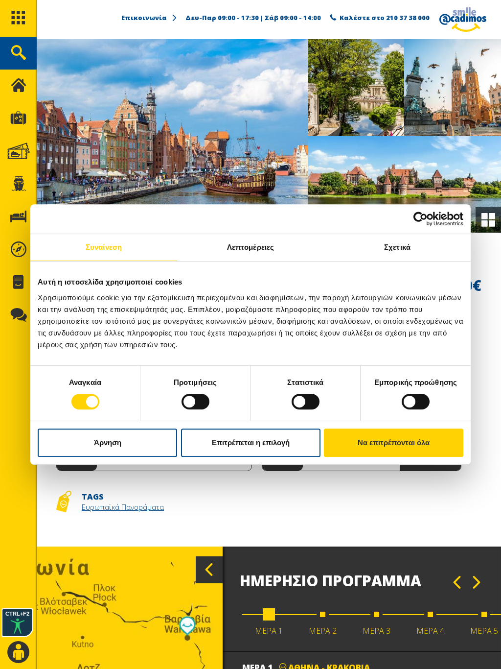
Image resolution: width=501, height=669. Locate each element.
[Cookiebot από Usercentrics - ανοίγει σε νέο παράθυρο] (420, 219)
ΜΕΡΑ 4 (430, 630)
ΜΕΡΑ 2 (323, 630)
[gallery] (488, 220)
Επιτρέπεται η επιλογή (251, 442)
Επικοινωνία (144, 17)
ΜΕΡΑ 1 (269, 630)
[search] (18, 53)
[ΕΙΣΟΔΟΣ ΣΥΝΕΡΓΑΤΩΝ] (18, 652)
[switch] (195, 401)
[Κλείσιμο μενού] (18, 86)
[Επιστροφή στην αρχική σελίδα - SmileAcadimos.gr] (462, 19)
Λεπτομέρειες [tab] (250, 247)
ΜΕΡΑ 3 (376, 630)
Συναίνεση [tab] (104, 247)
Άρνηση (107, 442)
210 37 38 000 (408, 17)
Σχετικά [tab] (397, 247)
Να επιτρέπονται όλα (394, 442)
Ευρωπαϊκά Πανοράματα (123, 507)
